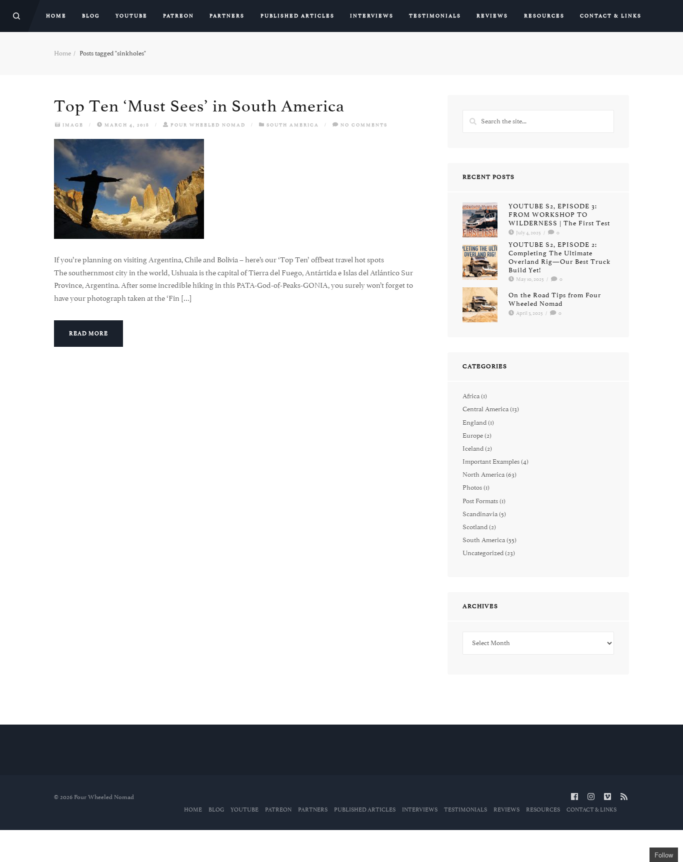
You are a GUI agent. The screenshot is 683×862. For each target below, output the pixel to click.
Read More (88, 333)
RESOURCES (544, 16)
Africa (471, 396)
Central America (485, 409)
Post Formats (480, 501)
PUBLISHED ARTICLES (297, 16)
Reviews (492, 16)
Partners (227, 16)
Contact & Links (611, 16)
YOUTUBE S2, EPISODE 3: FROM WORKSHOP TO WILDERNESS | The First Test (559, 214)
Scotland (475, 527)
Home (56, 16)
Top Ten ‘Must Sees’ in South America (199, 106)
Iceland (473, 448)
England (474, 422)
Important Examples (491, 461)
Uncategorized (483, 553)
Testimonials (435, 16)
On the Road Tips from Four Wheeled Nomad (554, 300)
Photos (472, 487)
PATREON (178, 16)
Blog (91, 16)
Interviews (372, 16)
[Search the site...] (16, 16)
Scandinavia (480, 514)
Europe (472, 435)
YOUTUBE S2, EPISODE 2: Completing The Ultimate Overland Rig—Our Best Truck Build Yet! (559, 257)
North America (483, 474)
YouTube (132, 16)
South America (292, 124)
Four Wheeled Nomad (208, 124)
